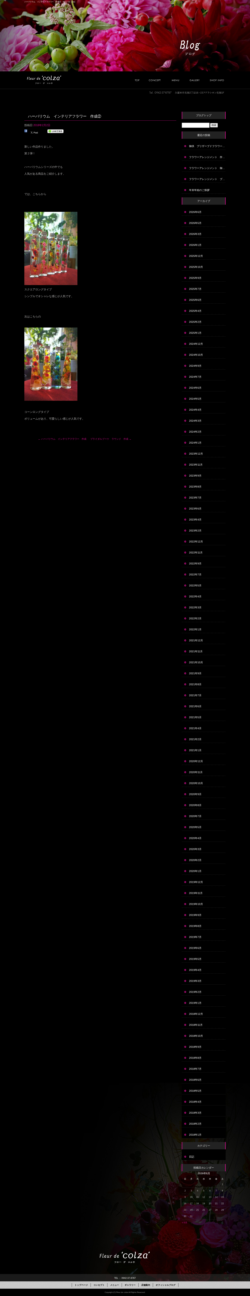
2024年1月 (195, 442)
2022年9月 (195, 563)
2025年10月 (196, 266)
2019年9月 (195, 915)
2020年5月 (195, 827)
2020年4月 (195, 838)
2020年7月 (195, 816)
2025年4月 (195, 310)
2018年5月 (195, 1090)
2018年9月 (195, 1046)
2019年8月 (195, 926)
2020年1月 (195, 871)
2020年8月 (195, 805)
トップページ (139, 80)
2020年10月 (196, 783)
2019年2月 (195, 991)
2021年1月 (195, 750)
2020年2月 (195, 860)
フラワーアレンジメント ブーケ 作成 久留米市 (207, 179)
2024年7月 (195, 376)
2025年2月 (195, 321)
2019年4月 (195, 969)
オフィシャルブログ (166, 1285)
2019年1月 (195, 1002)
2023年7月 (195, 497)
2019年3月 (195, 980)
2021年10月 (196, 662)
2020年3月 (195, 849)
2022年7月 (195, 574)
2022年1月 (195, 629)
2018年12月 (196, 1013)
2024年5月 (195, 398)
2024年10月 (196, 354)
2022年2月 (195, 618)
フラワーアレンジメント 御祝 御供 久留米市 (207, 168)
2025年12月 (196, 255)
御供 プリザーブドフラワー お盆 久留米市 (207, 146)
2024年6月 (195, 387)
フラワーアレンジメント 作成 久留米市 (207, 157)
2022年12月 (196, 541)
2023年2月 (195, 530)
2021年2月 (195, 739)
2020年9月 (195, 794)
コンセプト (158, 80)
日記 (191, 1156)
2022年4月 (195, 596)
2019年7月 (195, 937)
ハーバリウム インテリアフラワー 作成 (62, 439)
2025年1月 (195, 332)
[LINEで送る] (55, 131)
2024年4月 (195, 409)
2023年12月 (196, 453)
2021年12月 (196, 640)
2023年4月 (195, 519)
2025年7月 (195, 288)
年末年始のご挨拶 (199, 190)
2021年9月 (195, 673)
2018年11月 (196, 1024)
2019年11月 (196, 893)
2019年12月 (196, 882)
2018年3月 (195, 1112)
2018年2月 (195, 1123)
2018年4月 (195, 1101)
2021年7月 (195, 695)
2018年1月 (195, 1134)
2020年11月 (196, 772)
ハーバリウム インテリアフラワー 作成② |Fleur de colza (49, 2)
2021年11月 (196, 651)
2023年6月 (195, 508)
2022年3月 (195, 607)
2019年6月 (195, 948)
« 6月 (184, 1222)
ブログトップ (203, 115)
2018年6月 (195, 1079)
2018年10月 (196, 1035)
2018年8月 (195, 1057)
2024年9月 (195, 365)
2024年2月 (195, 431)
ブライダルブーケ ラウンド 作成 (110, 439)
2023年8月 (195, 486)
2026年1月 (195, 244)
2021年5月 (195, 717)
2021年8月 (195, 684)
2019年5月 (195, 958)
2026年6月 (195, 212)
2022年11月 (196, 552)
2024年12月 (196, 343)
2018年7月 (195, 1068)
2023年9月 (195, 475)
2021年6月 (195, 706)
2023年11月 (196, 464)
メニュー (177, 80)
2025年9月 (195, 277)
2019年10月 (196, 904)
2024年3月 (195, 420)
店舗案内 (216, 80)
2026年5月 (195, 223)
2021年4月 (195, 728)
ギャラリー (196, 80)
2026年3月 (195, 234)
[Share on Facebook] (25, 131)
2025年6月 (195, 299)
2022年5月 (195, 585)
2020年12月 (196, 761)
